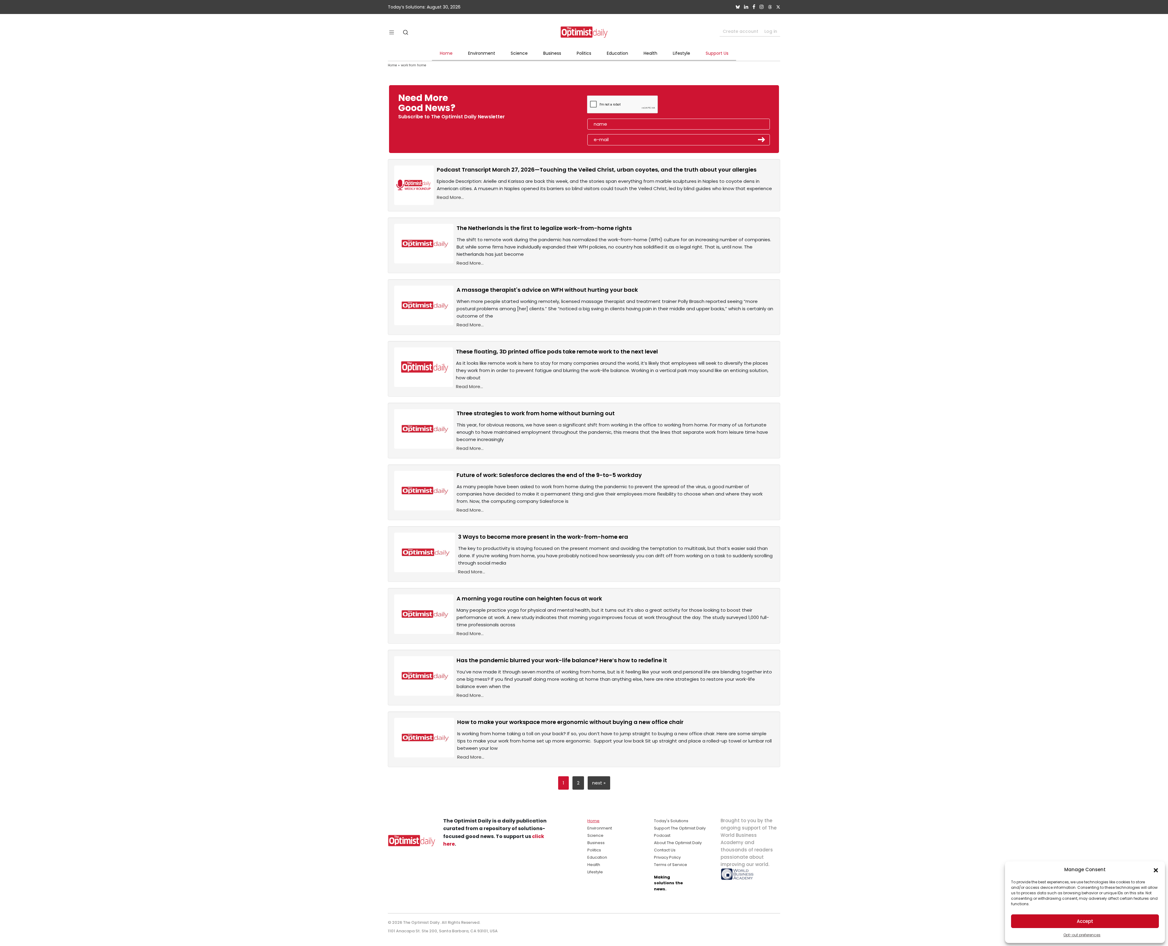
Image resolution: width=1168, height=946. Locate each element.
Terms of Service (670, 865)
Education (617, 53)
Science (519, 53)
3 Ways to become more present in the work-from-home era (543, 537)
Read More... (450, 197)
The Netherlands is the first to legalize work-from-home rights (544, 228)
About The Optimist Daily (678, 843)
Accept (1085, 921)
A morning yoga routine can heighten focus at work (529, 598)
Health (650, 53)
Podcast (662, 835)
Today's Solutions (671, 821)
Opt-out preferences (1081, 934)
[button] (1156, 870)
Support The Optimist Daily (680, 828)
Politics (584, 53)
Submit (761, 139)
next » (599, 783)
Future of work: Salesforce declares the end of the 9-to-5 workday (549, 475)
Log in (770, 31)
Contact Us (665, 850)
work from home (413, 65)
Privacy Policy (667, 857)
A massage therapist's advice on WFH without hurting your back (547, 290)
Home (446, 53)
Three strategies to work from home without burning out (536, 413)
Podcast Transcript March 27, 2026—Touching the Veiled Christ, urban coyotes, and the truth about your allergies (596, 169)
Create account (740, 31)
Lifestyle (681, 53)
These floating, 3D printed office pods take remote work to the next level (557, 351)
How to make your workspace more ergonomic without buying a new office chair (570, 722)
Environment (481, 53)
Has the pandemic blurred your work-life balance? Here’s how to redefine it (562, 660)
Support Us (717, 53)
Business (552, 53)
